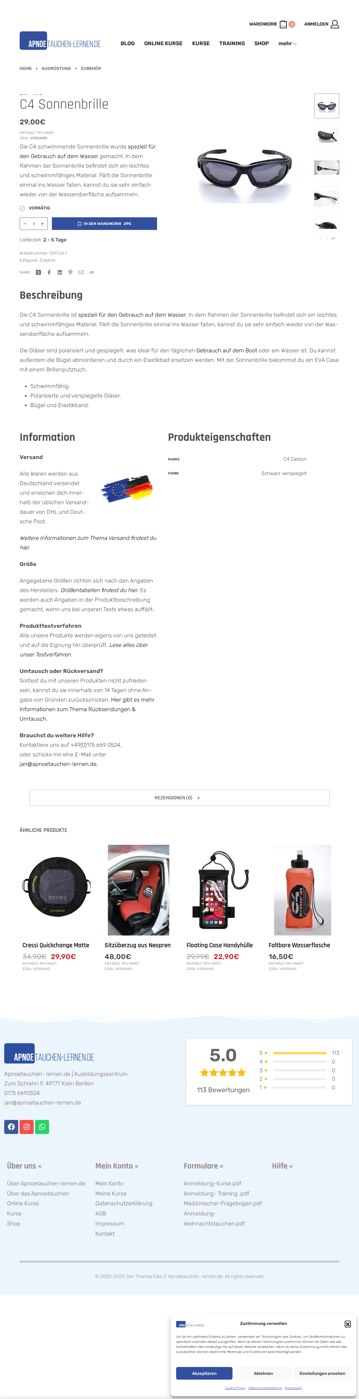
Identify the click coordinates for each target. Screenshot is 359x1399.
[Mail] (81, 272)
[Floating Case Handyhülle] (221, 890)
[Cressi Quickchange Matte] (56, 890)
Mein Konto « (116, 1166)
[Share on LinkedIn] (59, 272)
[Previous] (195, 168)
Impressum (293, 1388)
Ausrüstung (56, 68)
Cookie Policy (235, 1388)
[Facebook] (11, 1127)
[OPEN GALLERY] (244, 167)
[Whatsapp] (42, 1127)
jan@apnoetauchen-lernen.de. (59, 764)
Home (26, 68)
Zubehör (91, 68)
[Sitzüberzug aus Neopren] (139, 890)
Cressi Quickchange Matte (55, 946)
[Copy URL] (91, 272)
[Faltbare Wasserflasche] (303, 890)
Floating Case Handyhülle (220, 946)
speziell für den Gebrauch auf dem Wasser (132, 314)
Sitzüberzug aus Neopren (138, 946)
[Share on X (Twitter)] (38, 272)
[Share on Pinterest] (70, 272)
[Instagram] (27, 1127)
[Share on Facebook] (49, 272)
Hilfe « (282, 1166)
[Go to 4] (326, 198)
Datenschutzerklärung (265, 1388)
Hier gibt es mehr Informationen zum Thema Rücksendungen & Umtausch (87, 709)
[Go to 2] (326, 136)
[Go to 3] (326, 167)
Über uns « (24, 1166)
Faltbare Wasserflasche (299, 946)
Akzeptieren (204, 1373)
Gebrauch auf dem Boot (226, 350)
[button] (348, 1324)
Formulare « (203, 1166)
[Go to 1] (326, 105)
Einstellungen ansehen (322, 1373)
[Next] (293, 168)
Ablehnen (263, 1373)
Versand (38, 138)
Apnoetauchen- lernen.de (195, 1276)
